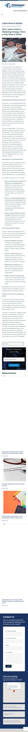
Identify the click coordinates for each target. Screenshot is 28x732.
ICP (16, 191)
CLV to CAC (11, 261)
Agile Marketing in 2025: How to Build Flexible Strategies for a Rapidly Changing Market (13, 601)
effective (19, 279)
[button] (14, 691)
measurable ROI (9, 221)
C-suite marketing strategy (17, 71)
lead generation (22, 138)
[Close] (19, 683)
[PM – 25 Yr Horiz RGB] (14, 3)
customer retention (7, 121)
